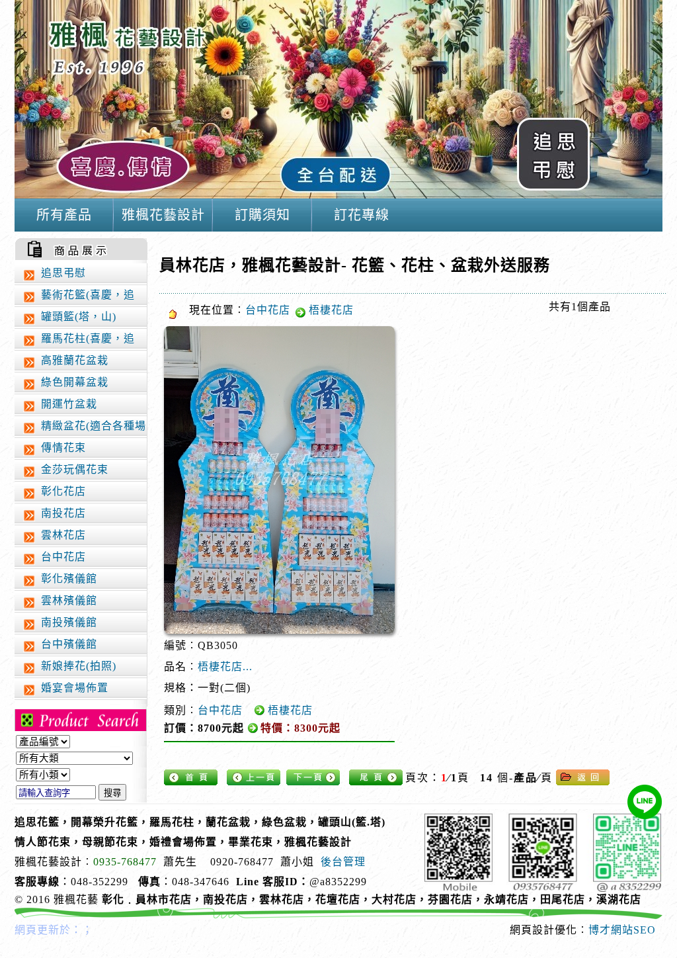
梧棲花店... (225, 666)
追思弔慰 (63, 273)
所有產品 (64, 215)
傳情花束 (63, 447)
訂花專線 (361, 215)
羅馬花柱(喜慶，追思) (78, 342)
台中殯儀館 (69, 644)
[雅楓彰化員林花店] (338, 194)
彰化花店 (63, 491)
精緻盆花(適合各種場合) (83, 429)
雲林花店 (63, 535)
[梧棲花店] (279, 480)
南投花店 (63, 513)
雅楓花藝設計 (163, 215)
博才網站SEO (622, 930)
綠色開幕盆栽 (74, 382)
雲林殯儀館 (69, 600)
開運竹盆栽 (69, 404)
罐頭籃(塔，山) (78, 316)
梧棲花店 (331, 310)
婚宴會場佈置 (74, 687)
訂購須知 (262, 215)
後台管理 (343, 861)
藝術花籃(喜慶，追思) (78, 298)
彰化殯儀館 (69, 578)
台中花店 (63, 556)
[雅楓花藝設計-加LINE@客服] (644, 802)
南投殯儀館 (69, 622)
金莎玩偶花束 (74, 469)
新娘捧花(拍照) (78, 666)
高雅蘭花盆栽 (74, 360)
